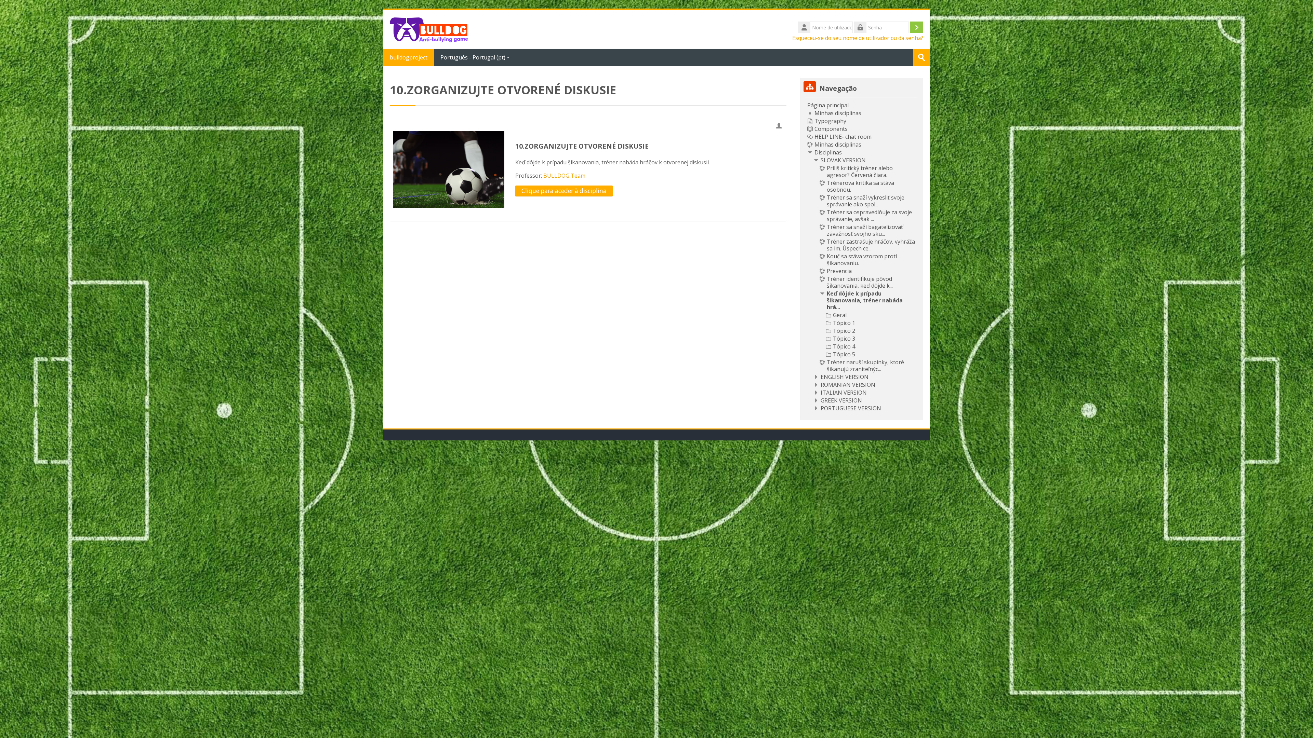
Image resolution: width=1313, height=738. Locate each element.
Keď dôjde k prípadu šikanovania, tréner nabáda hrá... (865, 300)
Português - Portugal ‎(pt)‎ (472, 57)
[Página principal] (430, 28)
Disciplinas (828, 152)
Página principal (828, 105)
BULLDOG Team (564, 175)
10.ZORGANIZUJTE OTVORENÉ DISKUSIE (582, 146)
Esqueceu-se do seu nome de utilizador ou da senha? (857, 38)
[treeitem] (861, 257)
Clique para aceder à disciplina (564, 191)
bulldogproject (408, 57)
